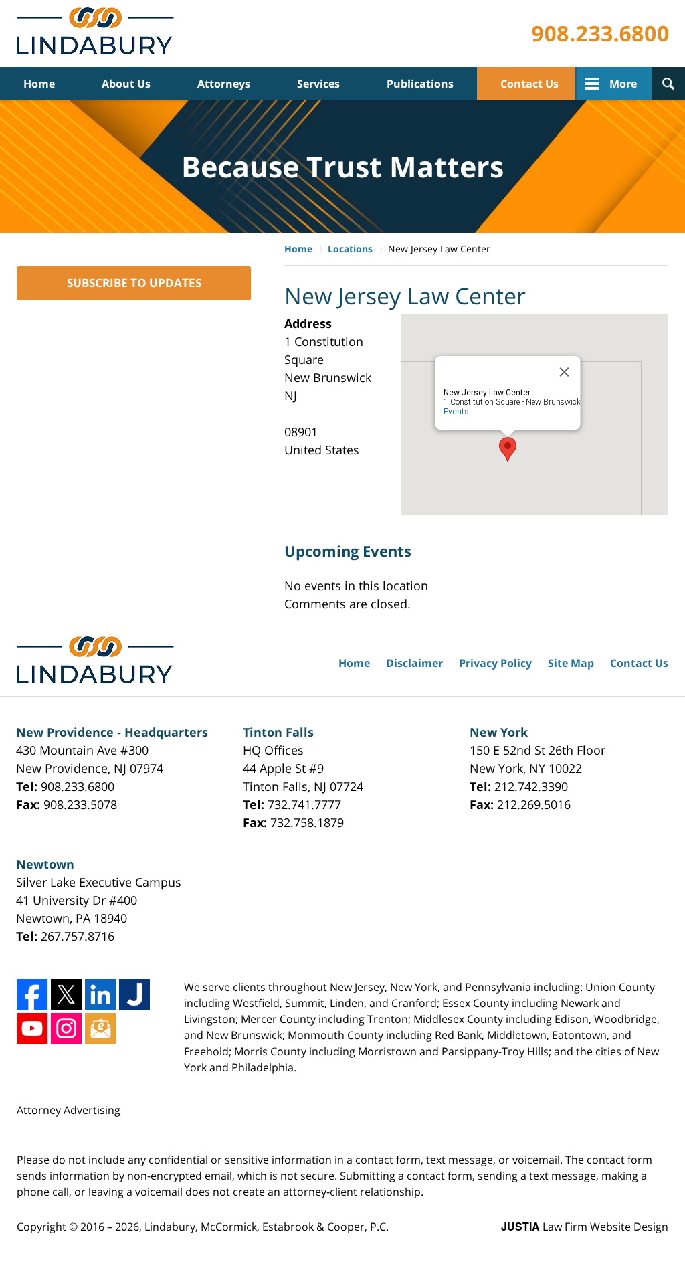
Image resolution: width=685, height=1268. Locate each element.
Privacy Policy (495, 663)
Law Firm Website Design (584, 1226)
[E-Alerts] (100, 1028)
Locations (350, 248)
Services (318, 83)
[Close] (565, 372)
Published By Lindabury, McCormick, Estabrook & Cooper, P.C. (600, 33)
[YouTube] (32, 1028)
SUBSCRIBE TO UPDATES (134, 282)
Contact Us (529, 83)
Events (456, 411)
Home (39, 83)
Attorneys (223, 83)
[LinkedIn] (100, 994)
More (623, 83)
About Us (126, 83)
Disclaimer (414, 663)
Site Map (571, 663)
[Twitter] (66, 994)
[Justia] (134, 994)
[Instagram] (66, 1028)
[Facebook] (32, 994)
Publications (420, 83)
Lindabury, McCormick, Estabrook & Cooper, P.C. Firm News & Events (98, 33)
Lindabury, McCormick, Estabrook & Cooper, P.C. (266, 1226)
